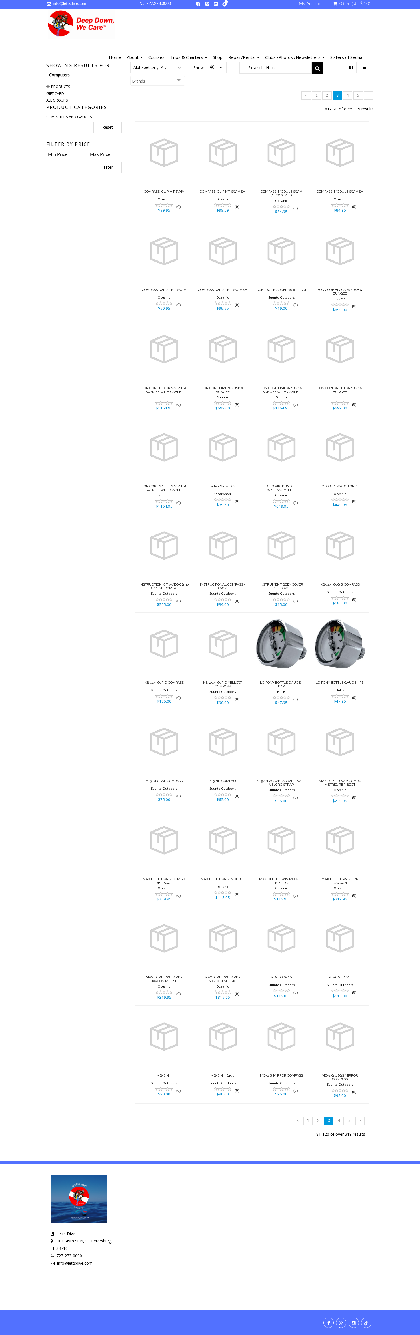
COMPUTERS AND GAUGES (69, 116)
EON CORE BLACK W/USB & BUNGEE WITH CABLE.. (164, 390)
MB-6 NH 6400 (223, 1075)
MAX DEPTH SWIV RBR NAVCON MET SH (164, 979)
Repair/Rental (242, 57)
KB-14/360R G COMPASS (164, 683)
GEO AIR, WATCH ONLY (340, 486)
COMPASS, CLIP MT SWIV (164, 192)
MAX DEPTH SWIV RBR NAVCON (339, 881)
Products (60, 86)
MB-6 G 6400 (281, 977)
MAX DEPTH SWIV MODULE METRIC (281, 881)
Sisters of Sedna (346, 57)
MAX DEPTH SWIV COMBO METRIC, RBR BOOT (340, 783)
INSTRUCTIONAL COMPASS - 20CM (222, 586)
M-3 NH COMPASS (222, 781)
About (133, 57)
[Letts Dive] (81, 25)
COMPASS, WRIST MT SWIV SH (222, 290)
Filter (108, 167)
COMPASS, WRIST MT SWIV (164, 290)
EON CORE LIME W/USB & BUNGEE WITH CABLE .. (281, 390)
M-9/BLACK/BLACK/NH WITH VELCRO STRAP (281, 783)
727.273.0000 (158, 4)
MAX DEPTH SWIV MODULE (223, 879)
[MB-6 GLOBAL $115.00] (340, 955)
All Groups (57, 100)
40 (212, 67)
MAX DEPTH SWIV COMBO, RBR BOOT (164, 881)
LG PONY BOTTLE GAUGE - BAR (281, 684)
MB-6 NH (164, 1075)
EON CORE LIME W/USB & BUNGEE (222, 390)
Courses (156, 57)
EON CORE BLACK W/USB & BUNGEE (339, 291)
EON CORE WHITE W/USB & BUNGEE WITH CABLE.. (164, 488)
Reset (107, 127)
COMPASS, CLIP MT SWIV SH (222, 192)
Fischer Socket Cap (222, 486)
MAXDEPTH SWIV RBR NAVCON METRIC (223, 979)
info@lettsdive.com (69, 4)
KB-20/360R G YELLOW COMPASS (222, 684)
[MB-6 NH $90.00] (164, 1054)
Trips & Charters (187, 57)
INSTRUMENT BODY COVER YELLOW (281, 586)
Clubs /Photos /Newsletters (293, 57)
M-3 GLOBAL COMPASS (164, 781)
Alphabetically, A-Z (150, 67)
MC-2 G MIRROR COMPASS (281, 1075)
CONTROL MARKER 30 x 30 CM (281, 290)
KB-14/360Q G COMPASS (340, 584)
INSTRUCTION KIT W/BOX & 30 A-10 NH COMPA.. (164, 586)
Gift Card (55, 93)
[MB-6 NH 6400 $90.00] (222, 1054)
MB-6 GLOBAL (339, 977)
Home (115, 57)
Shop (218, 57)
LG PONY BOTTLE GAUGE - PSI (340, 683)
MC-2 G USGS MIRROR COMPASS (340, 1077)
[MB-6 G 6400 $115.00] (281, 955)
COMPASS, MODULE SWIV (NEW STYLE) (281, 193)
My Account (311, 4)
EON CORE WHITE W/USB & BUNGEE (339, 390)
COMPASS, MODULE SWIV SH (340, 192)
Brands (138, 81)
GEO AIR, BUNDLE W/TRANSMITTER (281, 488)
